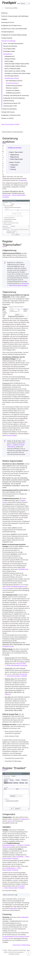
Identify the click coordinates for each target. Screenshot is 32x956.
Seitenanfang (26, 945)
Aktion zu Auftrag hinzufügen (12, 68)
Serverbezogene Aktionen (12, 76)
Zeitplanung (22, 180)
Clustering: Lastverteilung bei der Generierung (16, 95)
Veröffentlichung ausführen (13, 93)
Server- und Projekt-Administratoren (13, 43)
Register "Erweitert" (14, 162)
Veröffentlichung (23, 569)
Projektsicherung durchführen (14, 85)
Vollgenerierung (14, 154)
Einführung (4, 13)
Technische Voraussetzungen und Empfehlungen (14, 16)
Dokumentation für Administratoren (12, 132)
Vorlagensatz (24, 819)
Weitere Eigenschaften (16, 159)
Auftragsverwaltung (10, 59)
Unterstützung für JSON (10, 106)
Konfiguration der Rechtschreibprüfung (14, 98)
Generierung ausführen (12, 83)
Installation (4, 19)
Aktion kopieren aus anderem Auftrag (15, 71)
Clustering (13, 169)
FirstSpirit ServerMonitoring (8, 109)
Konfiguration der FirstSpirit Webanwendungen (14, 35)
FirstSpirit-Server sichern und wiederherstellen (14, 28)
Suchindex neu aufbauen (13, 90)
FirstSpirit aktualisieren (7, 31)
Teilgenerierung (14, 157)
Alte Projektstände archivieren (14, 80)
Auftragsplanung (7, 54)
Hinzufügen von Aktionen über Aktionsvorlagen (17, 73)
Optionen (7, 694)
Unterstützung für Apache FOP (11, 103)
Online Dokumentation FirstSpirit (10, 124)
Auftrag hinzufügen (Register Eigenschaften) (17, 63)
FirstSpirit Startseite (6, 38)
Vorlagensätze (14, 165)
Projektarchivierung (8, 100)
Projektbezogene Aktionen (12, 78)
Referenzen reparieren (12, 88)
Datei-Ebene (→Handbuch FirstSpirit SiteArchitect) (16, 444)
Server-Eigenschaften (9, 48)
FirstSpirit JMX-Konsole (8, 112)
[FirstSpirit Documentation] (16, 3)
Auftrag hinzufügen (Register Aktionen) (15, 66)
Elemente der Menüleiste (10, 46)
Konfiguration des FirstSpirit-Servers (11, 25)
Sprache (10, 821)
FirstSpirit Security (7, 646)
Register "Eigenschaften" (16, 152)
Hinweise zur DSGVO (7, 118)
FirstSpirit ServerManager (8, 41)
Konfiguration (24, 917)
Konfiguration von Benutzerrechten (10, 115)
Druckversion (17, 945)
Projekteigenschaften (9, 51)
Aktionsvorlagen (9, 61)
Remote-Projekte (11, 435)
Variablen (12, 167)
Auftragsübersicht (9, 56)
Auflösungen (13, 908)
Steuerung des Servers (7, 22)
